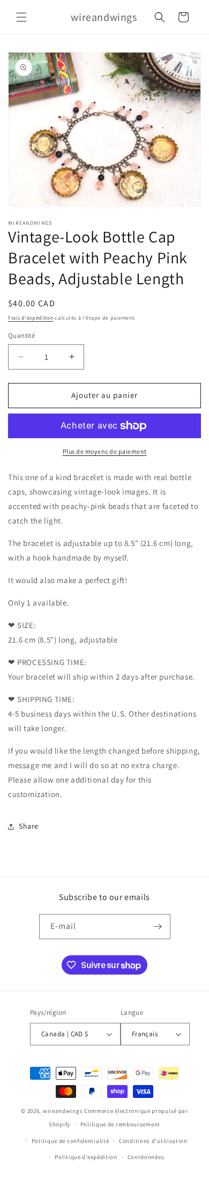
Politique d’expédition (86, 1157)
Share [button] (29, 826)
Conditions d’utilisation (153, 1141)
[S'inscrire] (158, 926)
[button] (21, 17)
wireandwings (63, 1111)
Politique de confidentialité (70, 1141)
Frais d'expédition (31, 317)
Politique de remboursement (120, 1124)
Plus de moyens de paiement (105, 451)
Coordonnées (146, 1157)
